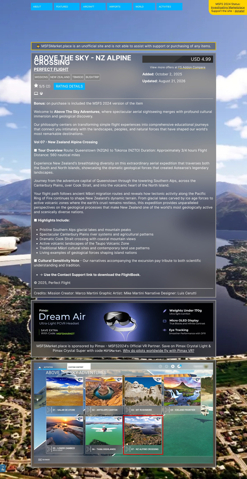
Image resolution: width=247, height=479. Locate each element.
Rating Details (69, 86)
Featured (62, 6)
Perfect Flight (51, 69)
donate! (239, 11)
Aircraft (88, 6)
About (37, 6)
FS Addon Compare (191, 67)
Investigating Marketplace (228, 7)
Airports (114, 6)
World (140, 6)
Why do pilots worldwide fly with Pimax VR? (158, 351)
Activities (165, 6)
